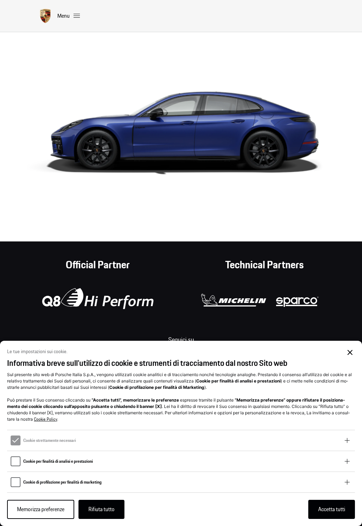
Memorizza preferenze (40, 509)
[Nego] (350, 352)
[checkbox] (16, 440)
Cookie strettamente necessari (49, 440)
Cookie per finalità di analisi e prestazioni (58, 461)
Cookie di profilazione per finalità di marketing (62, 482)
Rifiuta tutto (101, 509)
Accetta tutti (331, 509)
